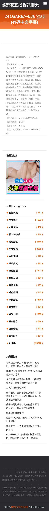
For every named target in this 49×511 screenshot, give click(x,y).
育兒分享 (26, 314)
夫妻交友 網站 (21, 472)
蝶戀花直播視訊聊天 (19, 507)
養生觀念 (26, 321)
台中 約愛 (33, 472)
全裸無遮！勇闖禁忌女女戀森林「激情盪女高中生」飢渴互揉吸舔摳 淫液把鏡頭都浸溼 (23, 396)
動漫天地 (26, 285)
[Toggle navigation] (45, 4)
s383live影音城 (9, 488)
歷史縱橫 (26, 270)
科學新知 (26, 278)
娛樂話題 (26, 299)
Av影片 (26, 343)
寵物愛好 (26, 307)
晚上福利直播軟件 (15, 413)
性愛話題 (26, 241)
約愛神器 (31, 480)
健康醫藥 (26, 328)
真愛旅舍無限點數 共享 (36, 495)
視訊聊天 (26, 336)
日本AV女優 (26, 234)
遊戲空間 (26, 292)
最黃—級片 (22, 491)
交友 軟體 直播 (18, 495)
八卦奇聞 (26, 256)
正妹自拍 (26, 227)
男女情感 (26, 249)
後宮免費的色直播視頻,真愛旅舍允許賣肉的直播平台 (24, 478)
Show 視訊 (18, 476)
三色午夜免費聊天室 (16, 387)
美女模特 (26, 220)
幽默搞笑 (26, 263)
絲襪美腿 (26, 212)
